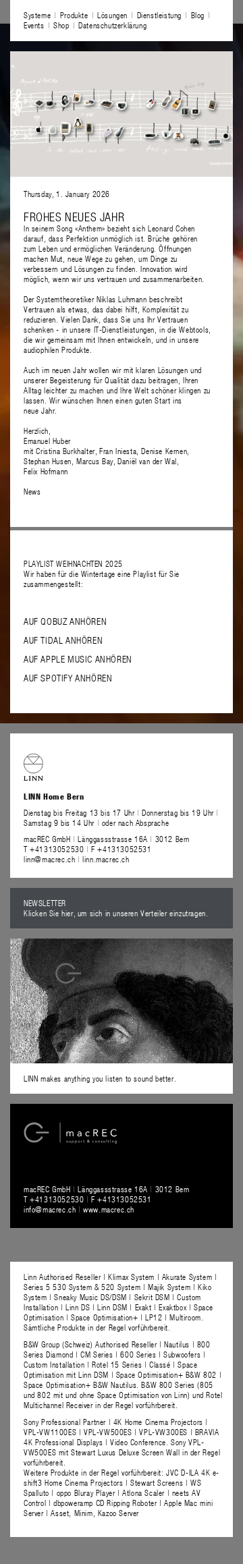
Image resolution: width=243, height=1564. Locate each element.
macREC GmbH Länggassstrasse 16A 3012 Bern (107, 838)
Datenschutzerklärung (112, 25)
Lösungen (112, 14)
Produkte (74, 14)
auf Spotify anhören (68, 677)
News (32, 491)
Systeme (37, 14)
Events (34, 25)
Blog (198, 14)
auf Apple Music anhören (78, 659)
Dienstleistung (159, 14)
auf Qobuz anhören (65, 621)
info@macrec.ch (50, 1209)
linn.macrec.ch (105, 859)
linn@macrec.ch (49, 859)
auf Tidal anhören (63, 640)
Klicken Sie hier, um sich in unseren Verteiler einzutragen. (116, 912)
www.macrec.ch (108, 1209)
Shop (61, 25)
